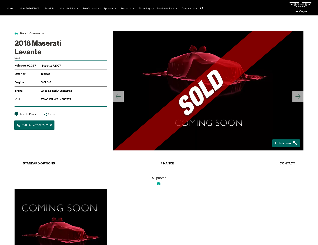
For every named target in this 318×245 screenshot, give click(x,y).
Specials (108, 8)
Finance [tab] (167, 163)
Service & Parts (165, 8)
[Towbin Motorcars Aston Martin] (300, 7)
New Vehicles (67, 8)
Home (10, 8)
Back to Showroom (32, 33)
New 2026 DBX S (30, 8)
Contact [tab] (287, 163)
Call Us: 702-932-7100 (37, 125)
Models (49, 8)
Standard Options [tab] (39, 163)
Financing (144, 8)
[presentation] (297, 96)
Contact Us (188, 8)
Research (126, 8)
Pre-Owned (90, 8)
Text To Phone (28, 114)
